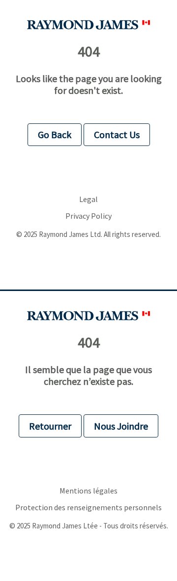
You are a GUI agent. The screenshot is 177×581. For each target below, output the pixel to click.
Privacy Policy (88, 216)
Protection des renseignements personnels (88, 507)
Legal (88, 199)
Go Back (54, 134)
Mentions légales (88, 491)
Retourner (50, 426)
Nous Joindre (121, 426)
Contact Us (117, 134)
